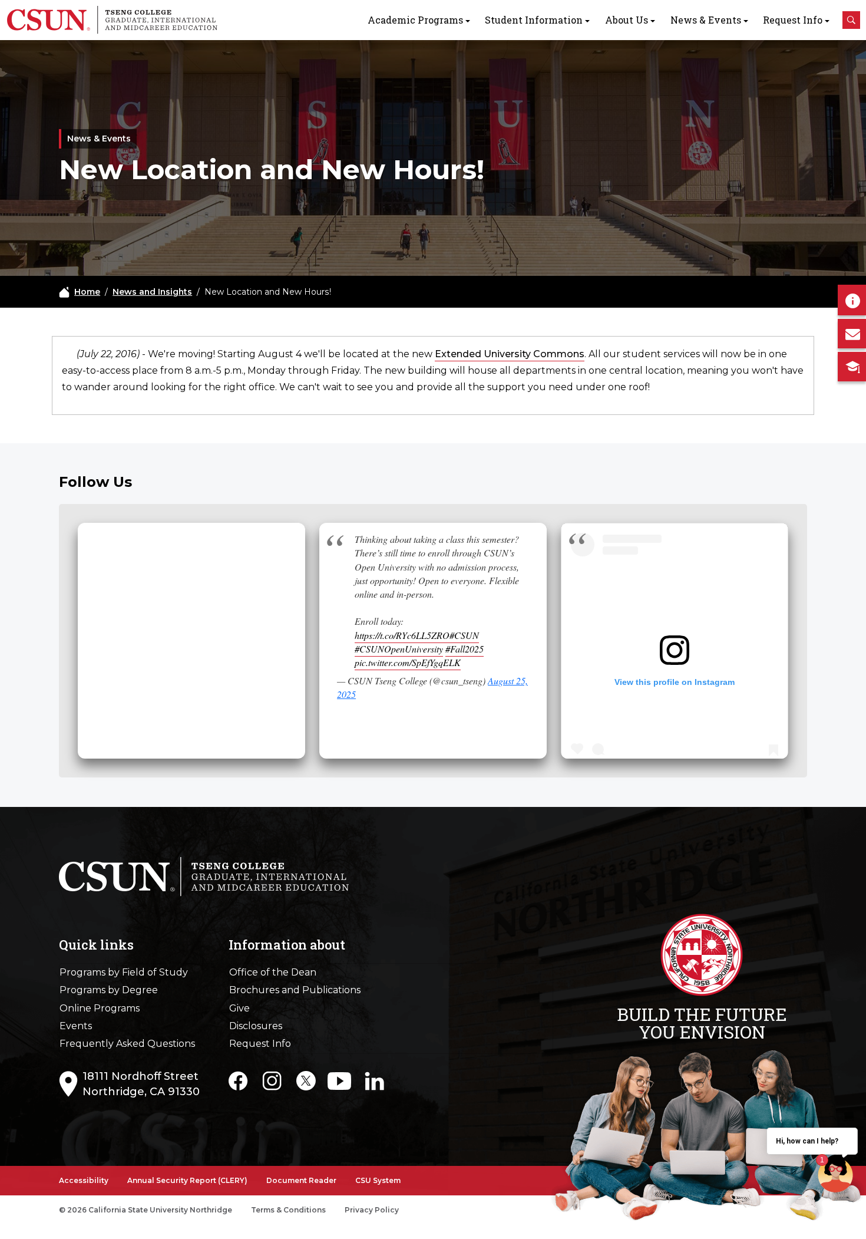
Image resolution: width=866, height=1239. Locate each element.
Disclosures (255, 1026)
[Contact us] (852, 333)
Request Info (792, 20)
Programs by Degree (109, 990)
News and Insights (152, 291)
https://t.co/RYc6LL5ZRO (402, 635)
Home (87, 291)
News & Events (705, 20)
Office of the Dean (272, 972)
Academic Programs (415, 20)
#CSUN (464, 635)
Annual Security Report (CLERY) (187, 1180)
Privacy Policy (372, 1209)
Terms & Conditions (288, 1209)
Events (76, 1026)
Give (239, 1008)
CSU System (378, 1180)
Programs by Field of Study (124, 972)
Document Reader (301, 1180)
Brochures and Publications (295, 990)
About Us (626, 20)
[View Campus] (852, 366)
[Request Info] (852, 300)
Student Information (534, 20)
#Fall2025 (464, 648)
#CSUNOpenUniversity (399, 648)
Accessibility (83, 1180)
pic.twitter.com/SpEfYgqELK (408, 662)
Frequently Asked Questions (127, 1043)
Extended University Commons (509, 354)
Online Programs (100, 1008)
